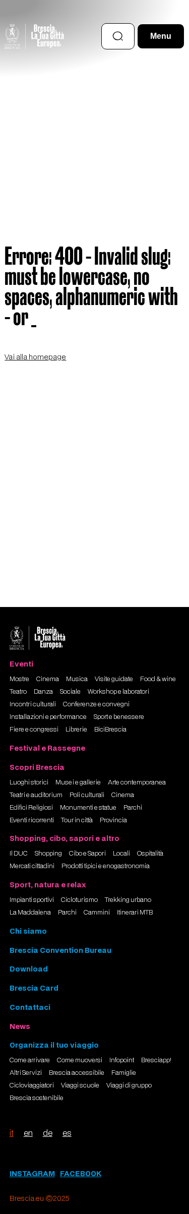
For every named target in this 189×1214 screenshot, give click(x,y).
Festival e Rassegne (47, 748)
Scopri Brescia (37, 767)
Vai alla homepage (35, 356)
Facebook (80, 1173)
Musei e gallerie (78, 782)
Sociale (70, 692)
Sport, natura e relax (48, 884)
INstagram (32, 1173)
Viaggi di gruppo (129, 1085)
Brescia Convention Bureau (60, 950)
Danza (43, 692)
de (47, 1132)
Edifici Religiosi (31, 808)
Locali (121, 853)
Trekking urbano (128, 900)
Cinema (47, 679)
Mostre (19, 679)
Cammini (97, 912)
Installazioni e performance (48, 717)
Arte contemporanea (137, 782)
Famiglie (123, 1073)
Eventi (21, 664)
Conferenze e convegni (96, 704)
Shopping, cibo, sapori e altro (64, 838)
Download (29, 969)
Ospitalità (150, 853)
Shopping (48, 853)
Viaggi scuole (80, 1085)
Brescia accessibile (76, 1073)
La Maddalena (30, 912)
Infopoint (121, 1060)
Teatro (18, 692)
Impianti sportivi (32, 900)
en (28, 1132)
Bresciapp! (156, 1060)
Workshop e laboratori (118, 692)
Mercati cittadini (32, 866)
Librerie (76, 729)
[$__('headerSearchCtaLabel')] (118, 36)
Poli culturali (87, 795)
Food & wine (158, 679)
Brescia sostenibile (37, 1098)
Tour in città (77, 820)
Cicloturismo (79, 900)
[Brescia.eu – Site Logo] (34, 36)
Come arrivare (30, 1060)
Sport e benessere (119, 717)
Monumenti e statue (88, 808)
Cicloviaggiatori (32, 1085)
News (20, 1026)
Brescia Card (34, 988)
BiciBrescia (110, 729)
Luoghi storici (29, 782)
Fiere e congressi (34, 729)
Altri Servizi (26, 1073)
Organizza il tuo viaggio (54, 1045)
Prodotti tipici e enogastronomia (105, 866)
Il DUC (19, 853)
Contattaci (30, 1007)
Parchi (132, 808)
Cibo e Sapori (87, 853)
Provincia (113, 820)
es (67, 1132)
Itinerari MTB (135, 912)
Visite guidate (114, 679)
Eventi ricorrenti (32, 820)
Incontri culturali (33, 704)
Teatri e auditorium (36, 795)
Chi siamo (28, 931)
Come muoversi (79, 1060)
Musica (77, 679)
